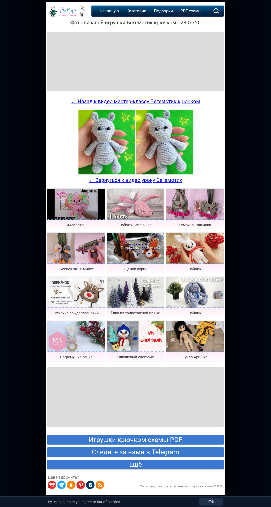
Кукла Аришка (195, 357)
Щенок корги (135, 269)
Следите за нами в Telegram (135, 452)
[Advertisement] (77, 57)
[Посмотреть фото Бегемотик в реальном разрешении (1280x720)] (135, 174)
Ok (211, 501)
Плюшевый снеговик (135, 357)
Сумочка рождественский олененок (76, 314)
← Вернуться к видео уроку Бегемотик (135, 180)
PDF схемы (190, 11)
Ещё (135, 464)
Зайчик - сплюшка (136, 225)
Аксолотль (76, 225)
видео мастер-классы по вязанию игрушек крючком (181, 486)
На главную (108, 11)
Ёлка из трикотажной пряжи (135, 313)
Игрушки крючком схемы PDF (135, 440)
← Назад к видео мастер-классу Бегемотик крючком (135, 101)
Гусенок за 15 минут (76, 269)
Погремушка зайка (76, 357)
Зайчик (195, 269)
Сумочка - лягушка (195, 225)
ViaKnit (68, 13)
